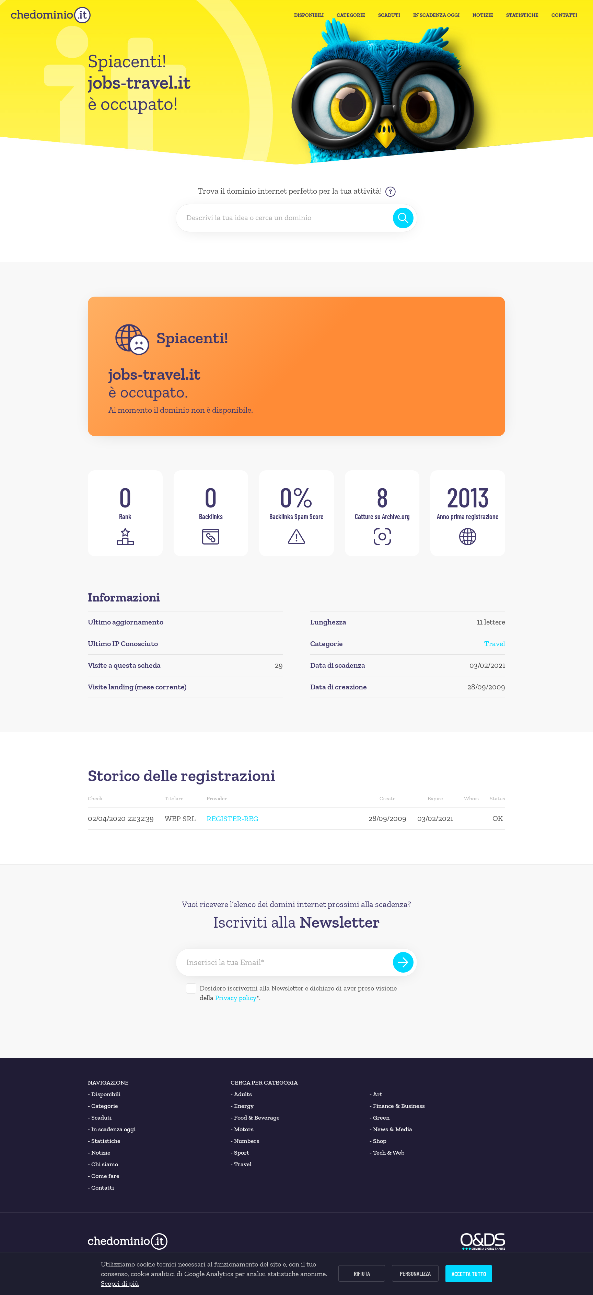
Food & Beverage (255, 1117)
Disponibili (309, 15)
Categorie (351, 15)
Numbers (245, 1141)
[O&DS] (483, 1241)
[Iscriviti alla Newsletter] (403, 962)
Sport (240, 1152)
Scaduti (389, 15)
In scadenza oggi (112, 1129)
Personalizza (415, 1273)
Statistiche (522, 15)
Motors (242, 1129)
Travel (494, 643)
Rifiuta (362, 1273)
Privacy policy (235, 998)
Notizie (483, 15)
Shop (378, 1141)
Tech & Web (387, 1152)
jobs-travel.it (154, 374)
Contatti (564, 15)
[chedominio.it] (51, 15)
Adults (241, 1094)
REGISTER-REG (232, 818)
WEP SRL (180, 818)
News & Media (391, 1129)
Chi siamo (103, 1164)
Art (376, 1094)
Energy (242, 1106)
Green (379, 1117)
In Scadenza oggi (436, 15)
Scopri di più (120, 1283)
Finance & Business (397, 1106)
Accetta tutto (469, 1273)
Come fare (103, 1176)
